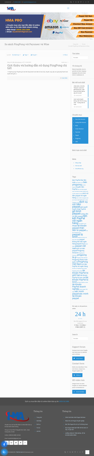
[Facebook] (73, 2)
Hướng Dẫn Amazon (80, 122)
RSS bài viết (78, 165)
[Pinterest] (88, 2)
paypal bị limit (77, 235)
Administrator (17, 62)
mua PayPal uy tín (82, 223)
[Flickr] (86, 2)
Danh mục (16, 55)
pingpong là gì (79, 256)
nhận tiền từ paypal (79, 229)
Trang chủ (75, 44)
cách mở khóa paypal (82, 189)
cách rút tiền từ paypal (81, 198)
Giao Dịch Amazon (80, 119)
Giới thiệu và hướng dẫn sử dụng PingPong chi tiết (37, 67)
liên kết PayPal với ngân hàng (79, 219)
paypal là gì (80, 244)
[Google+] (76, 2)
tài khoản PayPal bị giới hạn (80, 272)
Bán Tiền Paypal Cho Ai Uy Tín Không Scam (76, 424)
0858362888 (17, 2)
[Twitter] (78, 2)
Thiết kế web (19, 452)
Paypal (77, 135)
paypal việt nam (79, 247)
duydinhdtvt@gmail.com (29, 2)
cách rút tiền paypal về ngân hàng (80, 195)
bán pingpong (79, 183)
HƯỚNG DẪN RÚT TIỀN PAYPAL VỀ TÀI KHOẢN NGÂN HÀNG (75, 434)
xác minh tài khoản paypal (80, 296)
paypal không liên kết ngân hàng (79, 241)
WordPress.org (79, 168)
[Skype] (71, 2)
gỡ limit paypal (76, 212)
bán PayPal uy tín (79, 182)
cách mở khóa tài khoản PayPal (79, 191)
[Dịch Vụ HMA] (12, 8)
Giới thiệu (39, 420)
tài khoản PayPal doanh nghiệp (79, 286)
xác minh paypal (78, 292)
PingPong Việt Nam (80, 262)
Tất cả (65, 55)
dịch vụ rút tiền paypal (80, 204)
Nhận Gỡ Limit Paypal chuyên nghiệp (74, 420)
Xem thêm (64, 78)
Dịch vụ (38, 424)
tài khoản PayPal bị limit (80, 279)
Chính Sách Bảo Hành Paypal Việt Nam (75, 417)
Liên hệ (38, 431)
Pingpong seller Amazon (82, 257)
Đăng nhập (78, 162)
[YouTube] (83, 2)
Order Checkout (79, 129)
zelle (76, 141)
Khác (76, 125)
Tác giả (34, 55)
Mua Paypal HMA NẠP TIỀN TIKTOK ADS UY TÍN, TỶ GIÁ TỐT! (76, 428)
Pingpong (77, 138)
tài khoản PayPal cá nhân (82, 282)
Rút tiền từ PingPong (76, 268)
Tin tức (83, 44)
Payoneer (77, 132)
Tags (26, 55)
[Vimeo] (81, 2)
